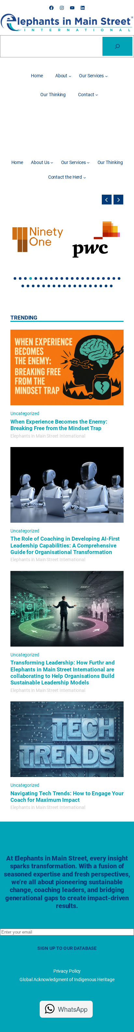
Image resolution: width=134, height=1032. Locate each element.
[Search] (117, 46)
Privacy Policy (67, 971)
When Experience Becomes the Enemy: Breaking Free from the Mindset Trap (58, 424)
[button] (107, 199)
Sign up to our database (67, 948)
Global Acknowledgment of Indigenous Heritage (67, 979)
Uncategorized (24, 413)
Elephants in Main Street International (47, 436)
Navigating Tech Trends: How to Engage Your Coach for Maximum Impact (66, 796)
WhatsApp (72, 1009)
